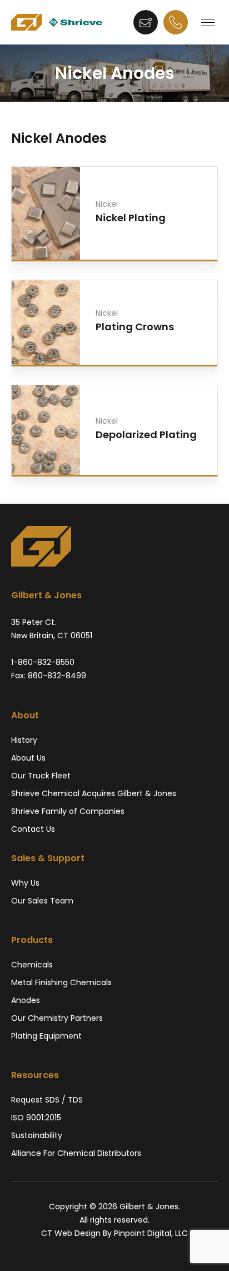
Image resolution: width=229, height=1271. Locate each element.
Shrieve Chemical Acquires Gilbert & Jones (93, 793)
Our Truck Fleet (41, 775)
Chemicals (32, 964)
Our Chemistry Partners (57, 1018)
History (24, 740)
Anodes (25, 1000)
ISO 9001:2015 (36, 1117)
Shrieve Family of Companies (68, 811)
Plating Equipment (46, 1035)
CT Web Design (71, 1233)
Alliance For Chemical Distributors (76, 1153)
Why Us (25, 882)
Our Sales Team (42, 900)
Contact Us (33, 829)
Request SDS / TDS (47, 1099)
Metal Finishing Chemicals (61, 982)
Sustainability (36, 1135)
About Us (28, 757)
